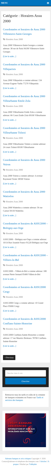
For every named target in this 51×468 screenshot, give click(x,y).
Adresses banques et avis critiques (18, 459)
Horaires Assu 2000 (14, 39)
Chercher (25, 381)
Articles (43, 461)
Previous (10, 357)
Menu (4, 3)
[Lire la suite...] (9, 56)
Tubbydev (33, 464)
